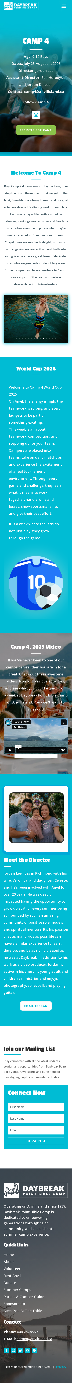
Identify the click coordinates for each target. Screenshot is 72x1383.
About (9, 1261)
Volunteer (12, 1268)
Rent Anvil (12, 1275)
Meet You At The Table (23, 1310)
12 (49, 338)
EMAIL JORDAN (36, 1006)
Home (9, 1254)
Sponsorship (14, 1303)
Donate (10, 1282)
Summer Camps (17, 1289)
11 (46, 338)
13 (52, 338)
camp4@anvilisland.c (43, 91)
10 (43, 338)
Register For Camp (36, 130)
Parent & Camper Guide (24, 1296)
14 (55, 338)
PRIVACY (61, 1367)
